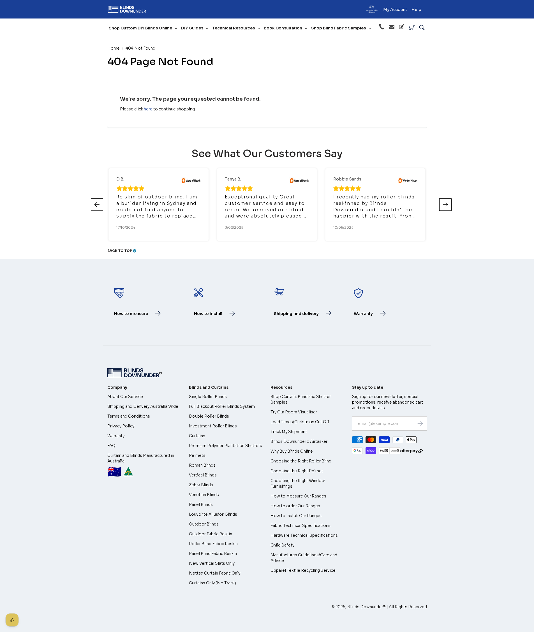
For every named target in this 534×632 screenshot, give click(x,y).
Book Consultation (283, 28)
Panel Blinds (201, 504)
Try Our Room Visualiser (294, 412)
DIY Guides (192, 28)
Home (113, 48)
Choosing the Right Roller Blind (301, 461)
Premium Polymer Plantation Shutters (225, 445)
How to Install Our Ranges (296, 515)
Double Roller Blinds (209, 416)
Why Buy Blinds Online (292, 451)
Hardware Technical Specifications (304, 535)
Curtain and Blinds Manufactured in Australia (140, 466)
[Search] (422, 27)
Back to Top (120, 251)
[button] (445, 204)
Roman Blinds (202, 465)
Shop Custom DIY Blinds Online (140, 28)
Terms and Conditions (128, 416)
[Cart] (412, 27)
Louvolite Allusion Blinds (213, 514)
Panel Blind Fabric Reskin (213, 553)
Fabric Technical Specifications (300, 525)
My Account (395, 9)
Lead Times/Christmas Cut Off (300, 421)
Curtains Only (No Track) (212, 582)
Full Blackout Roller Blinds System (222, 406)
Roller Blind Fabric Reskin (213, 543)
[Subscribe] (420, 423)
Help (416, 9)
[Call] (381, 27)
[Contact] (392, 28)
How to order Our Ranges (295, 505)
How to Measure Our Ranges (298, 496)
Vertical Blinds (203, 475)
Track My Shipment (289, 431)
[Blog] (402, 27)
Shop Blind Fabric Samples (338, 28)
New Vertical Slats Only (212, 563)
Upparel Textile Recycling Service (303, 570)
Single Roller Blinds (208, 396)
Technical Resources (233, 28)
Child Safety (282, 545)
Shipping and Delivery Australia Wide (142, 406)
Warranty (115, 435)
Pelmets (197, 455)
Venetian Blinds (204, 494)
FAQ (111, 445)
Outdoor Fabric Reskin (210, 533)
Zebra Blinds (201, 484)
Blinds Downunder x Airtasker (299, 441)
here (148, 109)
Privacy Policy (120, 426)
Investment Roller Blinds (213, 426)
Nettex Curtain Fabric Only (214, 573)
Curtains (197, 435)
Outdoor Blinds (204, 524)
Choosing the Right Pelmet (297, 470)
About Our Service (125, 396)
